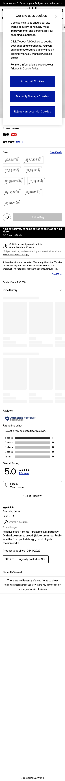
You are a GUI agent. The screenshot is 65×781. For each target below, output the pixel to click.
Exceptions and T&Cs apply (16, 254)
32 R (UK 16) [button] (12, 192)
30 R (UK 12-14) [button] (13, 181)
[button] (32, 290)
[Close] (56, 17)
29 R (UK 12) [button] (33, 170)
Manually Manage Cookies (32, 96)
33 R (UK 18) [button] (33, 192)
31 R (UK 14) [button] (36, 181)
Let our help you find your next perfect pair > (32, 3)
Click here (20, 235)
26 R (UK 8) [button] (11, 159)
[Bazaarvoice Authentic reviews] (20, 418)
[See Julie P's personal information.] (13, 516)
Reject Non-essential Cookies (32, 111)
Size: (5, 152)
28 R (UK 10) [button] (12, 170)
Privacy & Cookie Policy (24, 68)
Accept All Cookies (32, 81)
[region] (32, 67)
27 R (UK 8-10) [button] (33, 159)
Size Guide (56, 152)
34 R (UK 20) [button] (12, 202)
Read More (57, 274)
